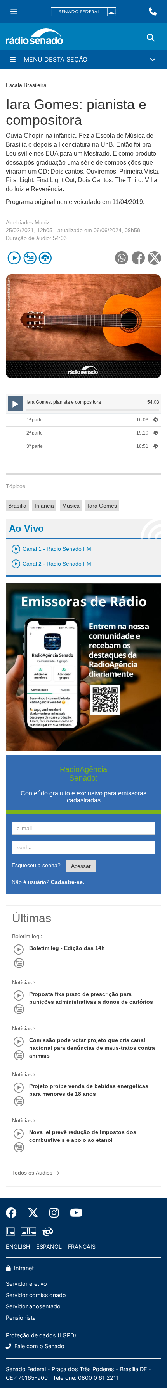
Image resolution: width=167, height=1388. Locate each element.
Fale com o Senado (38, 1346)
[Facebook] (14, 1213)
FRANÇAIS (82, 1246)
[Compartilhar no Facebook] (138, 258)
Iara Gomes (102, 505)
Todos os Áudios (33, 1173)
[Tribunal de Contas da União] (46, 1232)
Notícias (22, 982)
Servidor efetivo (26, 1283)
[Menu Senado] (14, 11)
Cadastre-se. (67, 882)
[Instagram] (54, 1213)
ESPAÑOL (49, 1246)
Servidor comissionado (36, 1295)
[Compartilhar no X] (154, 258)
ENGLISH (18, 1246)
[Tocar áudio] (14, 258)
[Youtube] (73, 1213)
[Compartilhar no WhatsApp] (121, 258)
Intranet (23, 1268)
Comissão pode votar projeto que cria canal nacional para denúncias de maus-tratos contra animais (92, 1048)
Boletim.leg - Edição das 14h (67, 948)
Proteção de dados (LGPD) (41, 1335)
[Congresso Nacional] (28, 1232)
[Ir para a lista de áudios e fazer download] (45, 258)
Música (71, 505)
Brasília (17, 505)
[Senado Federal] (83, 11)
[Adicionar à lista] (30, 258)
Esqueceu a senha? (36, 865)
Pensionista (21, 1317)
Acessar (81, 866)
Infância (44, 505)
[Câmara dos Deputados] (11, 1232)
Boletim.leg (25, 936)
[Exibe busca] (150, 37)
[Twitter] (33, 1213)
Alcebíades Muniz (27, 222)
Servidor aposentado (33, 1306)
